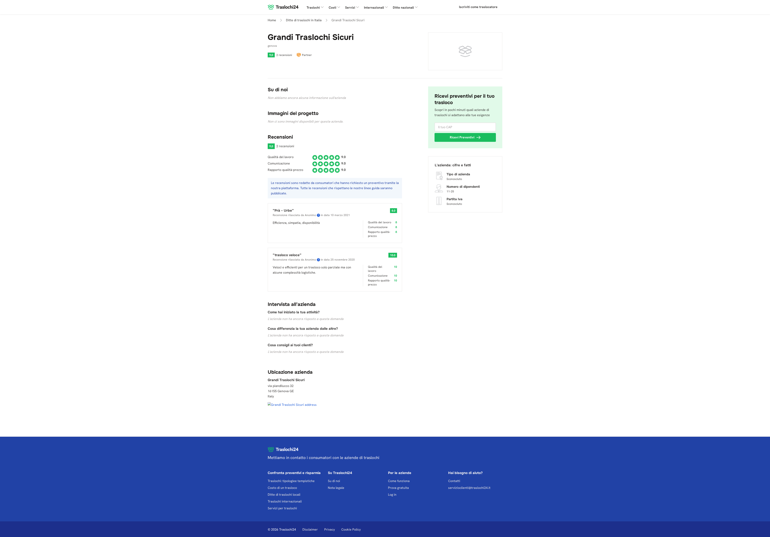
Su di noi (334, 481)
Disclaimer (310, 529)
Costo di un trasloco (282, 488)
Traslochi (313, 7)
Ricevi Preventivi (462, 137)
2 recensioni (284, 55)
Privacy (329, 529)
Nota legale (336, 488)
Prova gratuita (398, 488)
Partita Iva (454, 199)
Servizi (350, 7)
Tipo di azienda (458, 174)
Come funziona (399, 481)
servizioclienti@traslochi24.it (469, 488)
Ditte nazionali (403, 7)
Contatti (454, 481)
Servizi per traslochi (282, 508)
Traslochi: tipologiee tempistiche (291, 481)
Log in (392, 494)
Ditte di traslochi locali (284, 494)
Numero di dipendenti (463, 187)
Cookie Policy (351, 529)
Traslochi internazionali (285, 501)
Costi (332, 7)
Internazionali (374, 7)
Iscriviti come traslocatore (478, 7)
